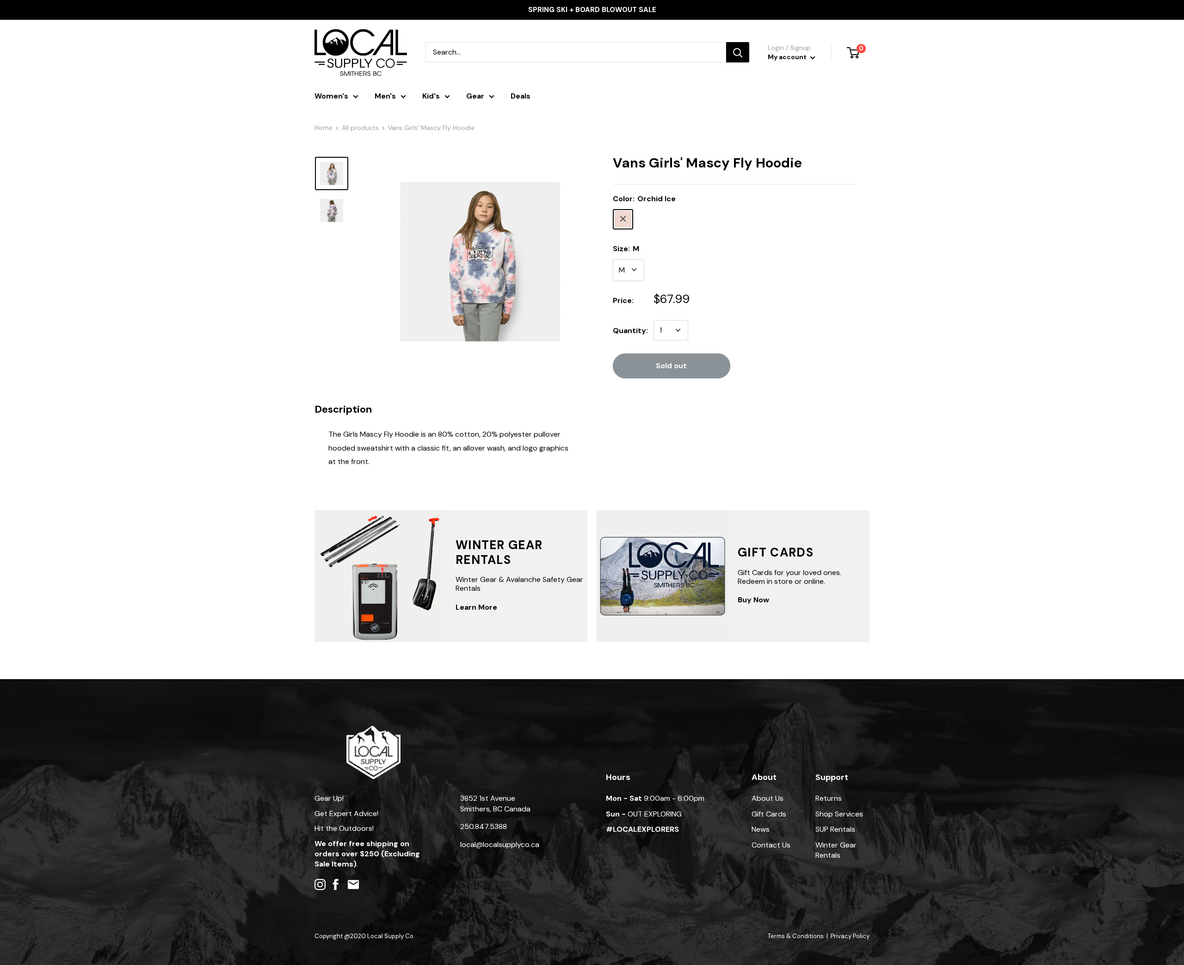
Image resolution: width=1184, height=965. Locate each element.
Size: (626, 248)
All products (360, 128)
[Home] (373, 730)
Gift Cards (769, 814)
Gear (475, 96)
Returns (828, 798)
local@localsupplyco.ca (499, 844)
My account (788, 57)
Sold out (671, 366)
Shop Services (839, 814)
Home (323, 128)
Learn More (476, 607)
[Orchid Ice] (623, 218)
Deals (520, 96)
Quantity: (630, 330)
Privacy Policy (850, 936)
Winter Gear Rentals (836, 850)
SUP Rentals (835, 829)
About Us (767, 798)
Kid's (431, 96)
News (761, 829)
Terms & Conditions (796, 936)
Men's (385, 96)
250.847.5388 (483, 826)
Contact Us (771, 845)
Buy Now (753, 600)
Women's (331, 96)
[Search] (737, 52)
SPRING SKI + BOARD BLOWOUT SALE (592, 9)
